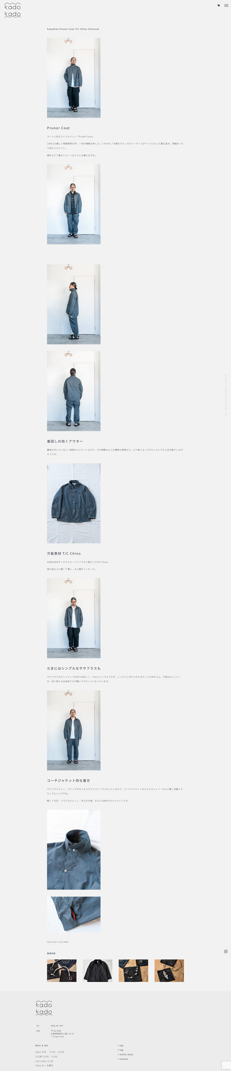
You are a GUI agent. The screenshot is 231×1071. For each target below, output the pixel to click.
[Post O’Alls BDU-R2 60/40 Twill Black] (97, 961)
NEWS (66, 942)
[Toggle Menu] (226, 5)
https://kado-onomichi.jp (226, 395)
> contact (123, 1058)
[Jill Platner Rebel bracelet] (133, 961)
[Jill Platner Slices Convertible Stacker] (169, 961)
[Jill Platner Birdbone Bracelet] (61, 961)
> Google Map (57, 1036)
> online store (125, 1054)
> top (121, 1045)
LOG (60, 942)
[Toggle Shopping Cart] (218, 5)
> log (120, 1049)
